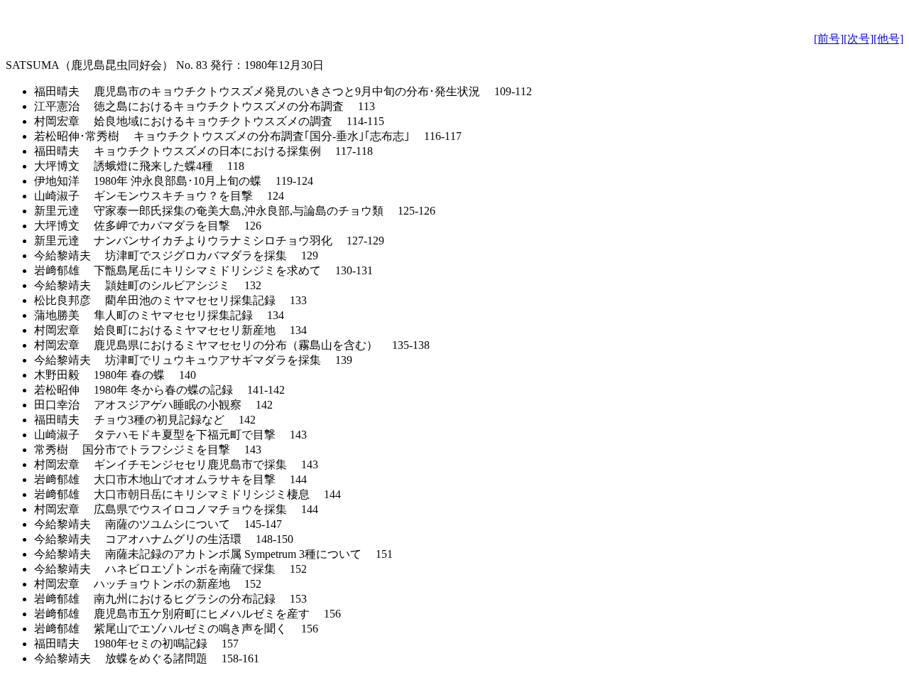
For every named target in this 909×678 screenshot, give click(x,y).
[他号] (888, 39)
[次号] (858, 39)
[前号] (829, 39)
